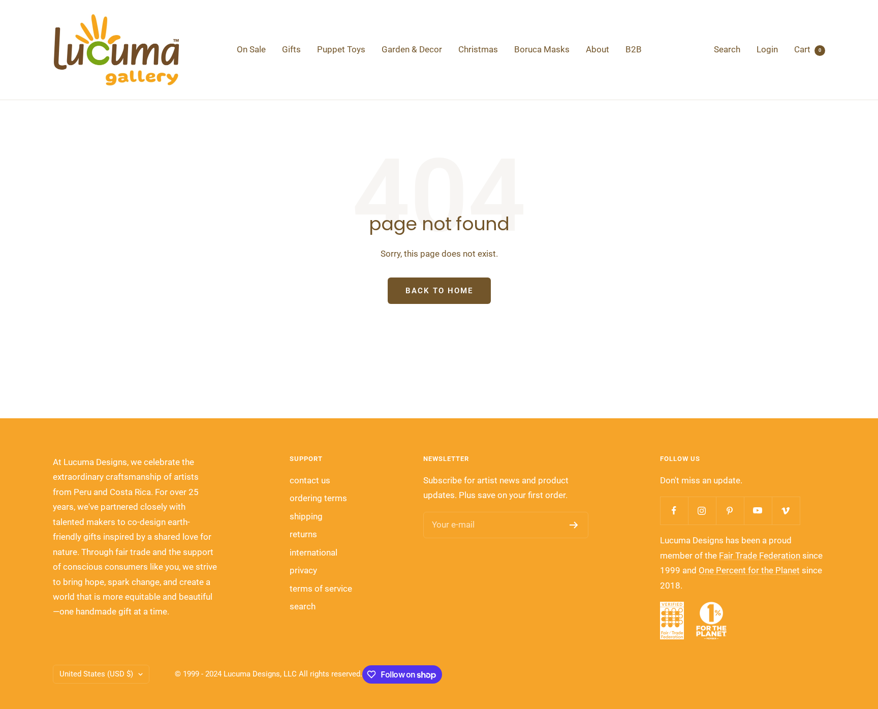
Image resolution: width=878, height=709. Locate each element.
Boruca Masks (542, 49)
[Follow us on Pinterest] (730, 511)
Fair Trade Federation (759, 555)
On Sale (251, 49)
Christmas (478, 49)
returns (303, 534)
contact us (310, 480)
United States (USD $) (96, 674)
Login (767, 49)
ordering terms (318, 498)
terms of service (321, 588)
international (313, 552)
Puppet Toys (341, 49)
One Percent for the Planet (749, 570)
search (303, 606)
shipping (306, 516)
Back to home (439, 290)
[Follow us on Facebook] (674, 511)
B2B (633, 49)
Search (727, 49)
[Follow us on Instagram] (702, 511)
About (597, 49)
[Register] (574, 525)
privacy (303, 570)
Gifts (291, 49)
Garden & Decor (412, 49)
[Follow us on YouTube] (758, 511)
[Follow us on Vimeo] (786, 511)
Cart (807, 49)
